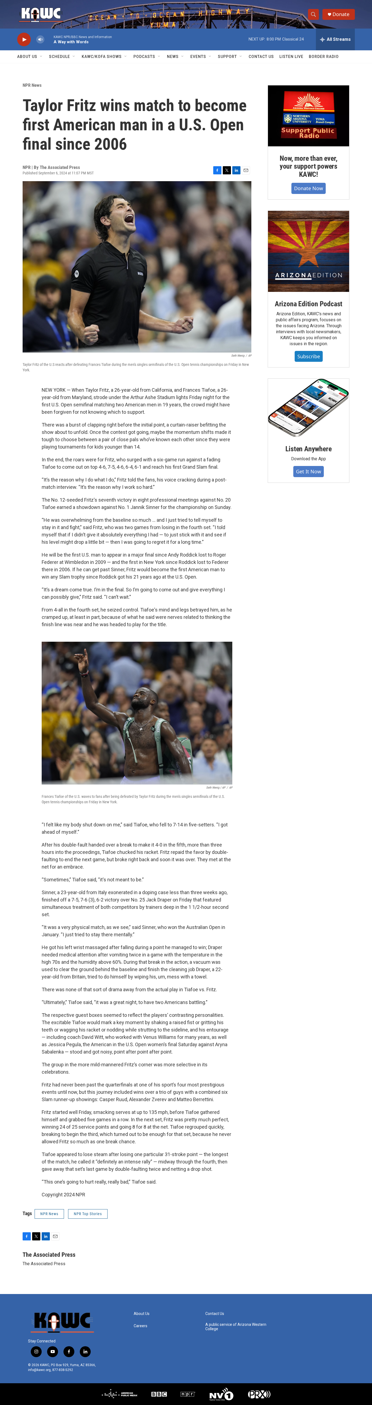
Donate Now (308, 188)
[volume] (40, 39)
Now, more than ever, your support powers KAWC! (308, 166)
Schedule (59, 56)
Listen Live (291, 56)
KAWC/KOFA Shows (102, 56)
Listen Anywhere (308, 449)
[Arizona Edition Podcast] (308, 251)
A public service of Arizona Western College (235, 1327)
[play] (24, 39)
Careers (140, 1326)
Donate (341, 14)
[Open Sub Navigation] (41, 56)
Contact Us (261, 56)
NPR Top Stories (88, 1214)
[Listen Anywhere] (308, 408)
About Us (27, 56)
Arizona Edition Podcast (308, 304)
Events (198, 56)
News (173, 56)
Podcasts (144, 56)
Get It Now (308, 471)
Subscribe (308, 356)
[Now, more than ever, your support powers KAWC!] (308, 115)
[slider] (49, 39)
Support (227, 56)
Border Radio (324, 56)
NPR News (32, 85)
